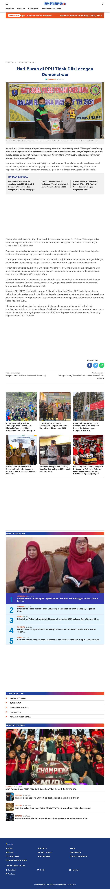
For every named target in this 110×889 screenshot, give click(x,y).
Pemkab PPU (15, 712)
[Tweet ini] (95, 365)
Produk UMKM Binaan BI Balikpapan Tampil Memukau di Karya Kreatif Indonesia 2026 (54, 184)
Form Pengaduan (78, 856)
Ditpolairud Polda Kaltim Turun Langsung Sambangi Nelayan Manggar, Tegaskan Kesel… (56, 609)
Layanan (20, 606)
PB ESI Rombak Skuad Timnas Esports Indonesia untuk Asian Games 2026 (51, 818)
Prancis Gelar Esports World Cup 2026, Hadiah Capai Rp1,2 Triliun (47, 798)
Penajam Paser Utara (20, 716)
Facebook (12, 869)
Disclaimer (75, 852)
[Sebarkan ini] (89, 365)
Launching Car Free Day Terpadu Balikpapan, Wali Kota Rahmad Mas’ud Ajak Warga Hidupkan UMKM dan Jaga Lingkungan (88, 470)
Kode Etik (42, 848)
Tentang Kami (12, 856)
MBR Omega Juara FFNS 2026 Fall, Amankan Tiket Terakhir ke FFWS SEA (41, 789)
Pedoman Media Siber (16, 860)
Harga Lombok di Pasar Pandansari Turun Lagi (26, 374)
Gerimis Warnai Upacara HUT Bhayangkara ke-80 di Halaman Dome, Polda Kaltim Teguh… (56, 630)
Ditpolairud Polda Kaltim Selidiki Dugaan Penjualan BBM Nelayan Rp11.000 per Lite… (58, 619)
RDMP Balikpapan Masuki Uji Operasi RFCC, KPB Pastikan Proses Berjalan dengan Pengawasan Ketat (85, 185)
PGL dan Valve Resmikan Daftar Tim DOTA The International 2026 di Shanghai (53, 808)
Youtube (11, 874)
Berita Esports (15, 725)
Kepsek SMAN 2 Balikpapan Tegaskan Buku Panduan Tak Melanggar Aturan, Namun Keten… (57, 599)
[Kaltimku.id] (55, 3)
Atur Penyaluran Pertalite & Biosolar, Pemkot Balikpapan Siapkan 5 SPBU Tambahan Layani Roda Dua (21, 470)
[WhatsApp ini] (101, 365)
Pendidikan (22, 596)
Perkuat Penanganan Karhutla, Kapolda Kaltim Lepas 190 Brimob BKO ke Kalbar (54, 469)
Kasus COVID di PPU (19, 707)
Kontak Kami (44, 856)
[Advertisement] (55, 39)
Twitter (42, 869)
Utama (20, 617)
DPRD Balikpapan (18, 698)
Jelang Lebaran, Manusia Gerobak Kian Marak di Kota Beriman (81, 375)
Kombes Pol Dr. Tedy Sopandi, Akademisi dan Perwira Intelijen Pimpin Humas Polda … (59, 639)
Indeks (9, 848)
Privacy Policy (45, 852)
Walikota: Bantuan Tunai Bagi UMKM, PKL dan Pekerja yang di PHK (71, 15)
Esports (9, 787)
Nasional (21, 627)
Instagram (76, 869)
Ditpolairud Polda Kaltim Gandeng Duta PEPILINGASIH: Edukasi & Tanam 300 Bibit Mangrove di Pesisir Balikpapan (22, 185)
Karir (72, 848)
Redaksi (10, 852)
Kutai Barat (15, 703)
